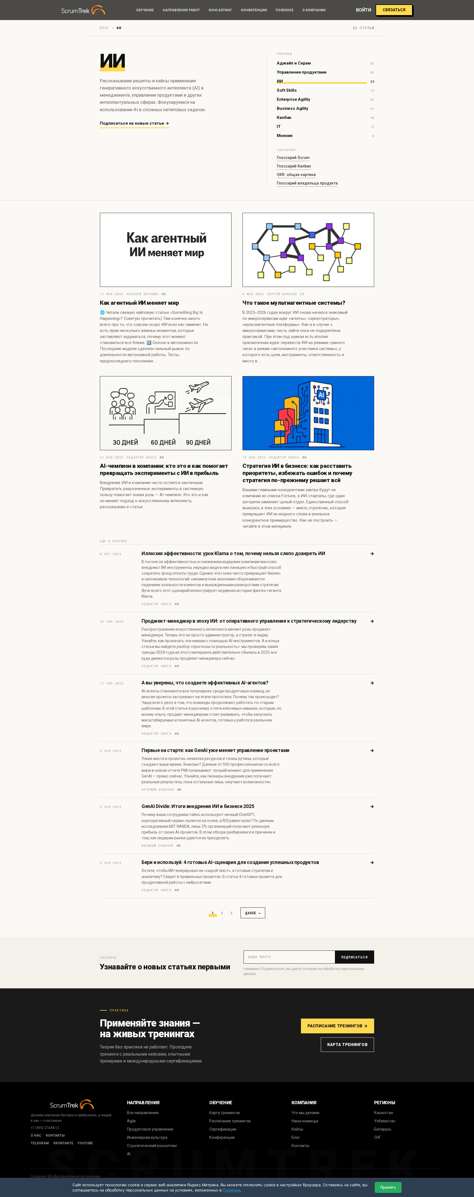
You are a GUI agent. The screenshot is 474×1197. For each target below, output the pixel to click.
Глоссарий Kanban (294, 166)
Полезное (285, 10)
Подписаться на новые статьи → (134, 123)
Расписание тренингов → (337, 1025)
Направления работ (181, 10)
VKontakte (63, 1143)
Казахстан (383, 1113)
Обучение (145, 10)
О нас (36, 1135)
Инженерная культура (147, 1137)
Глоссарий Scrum (293, 157)
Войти (363, 10)
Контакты (55, 1135)
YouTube (85, 1143)
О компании (314, 10)
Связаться (394, 10)
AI (129, 1154)
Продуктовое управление (150, 1129)
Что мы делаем (305, 1113)
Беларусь (382, 1129)
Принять (388, 1187)
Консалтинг (220, 10)
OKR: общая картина (296, 174)
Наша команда (305, 1121)
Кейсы (297, 1129)
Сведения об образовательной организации (65, 1176)
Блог (296, 1137)
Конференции (254, 10)
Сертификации (222, 1129)
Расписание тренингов (230, 1121)
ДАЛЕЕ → (253, 913)
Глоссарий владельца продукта (307, 183)
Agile (131, 1121)
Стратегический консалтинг (152, 1145)
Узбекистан (384, 1121)
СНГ (377, 1137)
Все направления (143, 1113)
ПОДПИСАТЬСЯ (354, 957)
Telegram (40, 1143)
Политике (231, 1190)
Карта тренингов (347, 1044)
